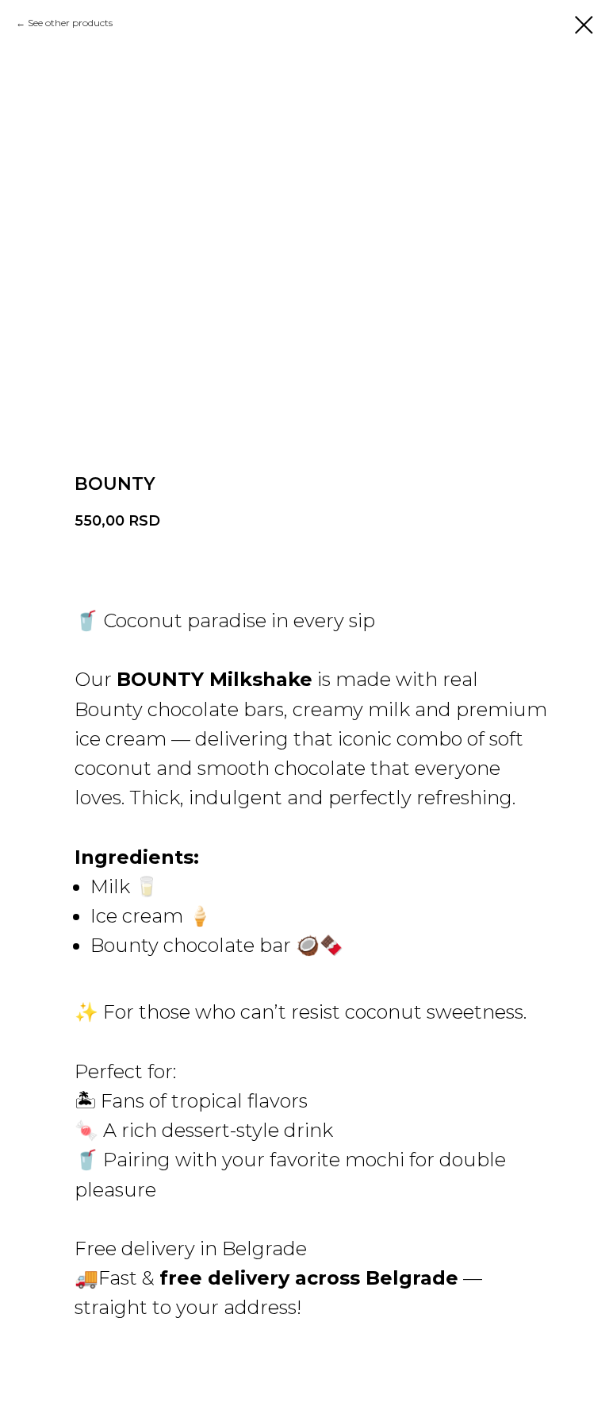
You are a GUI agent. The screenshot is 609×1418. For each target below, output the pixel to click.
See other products (70, 23)
